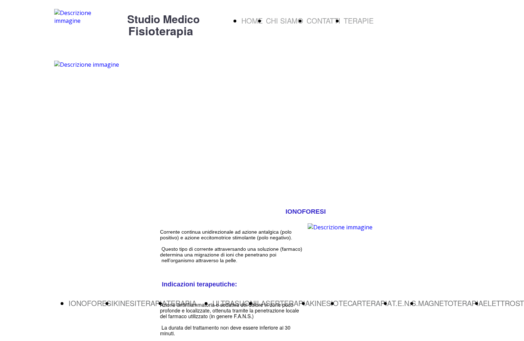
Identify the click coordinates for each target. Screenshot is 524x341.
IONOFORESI (90, 303)
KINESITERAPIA (139, 303)
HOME (252, 20)
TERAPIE (359, 20)
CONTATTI (323, 20)
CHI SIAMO (284, 20)
